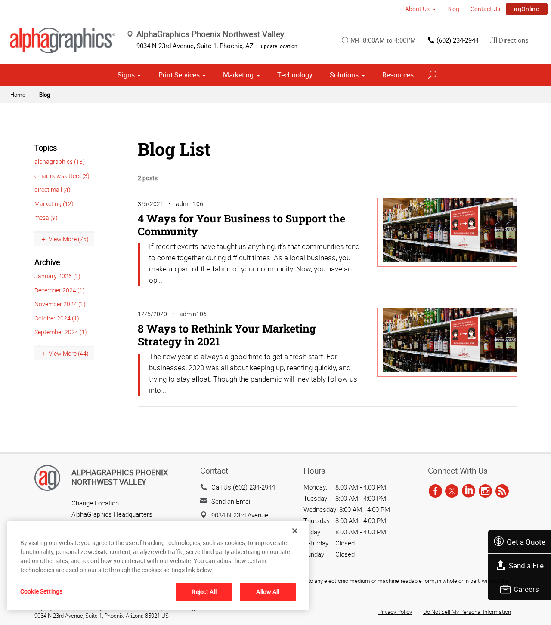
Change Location (95, 503)
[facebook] (435, 491)
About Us (417, 9)
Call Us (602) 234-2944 (243, 487)
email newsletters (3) (62, 176)
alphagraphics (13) (59, 161)
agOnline (526, 9)
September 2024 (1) (60, 332)
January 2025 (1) (57, 276)
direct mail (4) (52, 189)
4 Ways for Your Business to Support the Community (241, 224)
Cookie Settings (41, 591)
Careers (526, 589)
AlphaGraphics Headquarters (111, 514)
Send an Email (231, 501)
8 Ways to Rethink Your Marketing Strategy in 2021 (227, 334)
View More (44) (69, 353)
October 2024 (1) (56, 318)
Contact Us (485, 9)
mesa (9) (46, 217)
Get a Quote (526, 542)
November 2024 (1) (60, 304)
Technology (295, 75)
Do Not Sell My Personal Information (467, 612)
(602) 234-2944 (457, 40)
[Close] (294, 530)
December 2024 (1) (59, 290)
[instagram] (485, 491)
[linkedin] (468, 491)
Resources (398, 75)
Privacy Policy (395, 612)
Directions (514, 40)
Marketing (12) (54, 204)
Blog (453, 9)
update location (279, 46)
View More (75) (69, 239)
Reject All (204, 592)
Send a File (526, 565)
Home (17, 95)
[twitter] (451, 491)
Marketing (238, 75)
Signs (126, 75)
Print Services (179, 75)
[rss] (502, 491)
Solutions (344, 75)
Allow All (267, 592)
